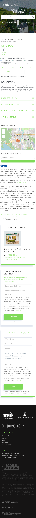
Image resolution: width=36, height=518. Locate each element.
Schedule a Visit (25, 333)
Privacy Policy (22, 182)
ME (16, 214)
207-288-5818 (11, 255)
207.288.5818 (15, 453)
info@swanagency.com (9, 457)
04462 (15, 217)
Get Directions (18, 161)
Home (3, 214)
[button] (33, 17)
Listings (10, 214)
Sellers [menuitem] (4, 440)
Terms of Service (19, 393)
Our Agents (14, 259)
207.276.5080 (19, 455)
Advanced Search (10, 22)
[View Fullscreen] (3, 136)
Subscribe (13, 317)
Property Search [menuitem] (7, 436)
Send (13, 386)
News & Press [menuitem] (6, 445)
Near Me (27, 22)
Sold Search (18, 28)
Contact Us (7, 259)
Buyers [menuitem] (4, 438)
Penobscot (23, 214)
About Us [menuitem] (5, 442)
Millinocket (7, 217)
